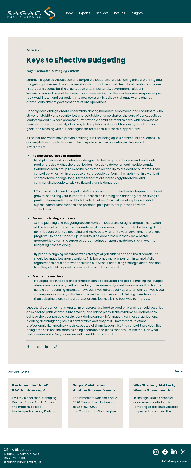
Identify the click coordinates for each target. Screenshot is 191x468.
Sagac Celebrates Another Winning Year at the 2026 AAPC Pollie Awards (94, 388)
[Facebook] (165, 452)
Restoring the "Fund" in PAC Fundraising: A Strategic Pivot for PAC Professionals (32, 388)
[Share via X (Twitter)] (37, 346)
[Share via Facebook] (28, 346)
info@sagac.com (174, 461)
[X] (183, 452)
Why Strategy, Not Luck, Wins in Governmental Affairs (154, 388)
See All (179, 371)
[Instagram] (155, 452)
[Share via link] (55, 346)
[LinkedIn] (174, 452)
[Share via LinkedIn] (46, 346)
